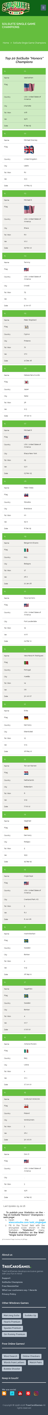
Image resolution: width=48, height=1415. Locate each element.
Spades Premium (12, 1328)
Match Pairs (36, 1362)
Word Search (10, 1356)
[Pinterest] (28, 1394)
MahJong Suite (11, 1315)
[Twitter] (12, 1394)
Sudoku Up (30, 1315)
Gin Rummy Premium (14, 1334)
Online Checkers (31, 1356)
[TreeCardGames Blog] (4, 1394)
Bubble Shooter (12, 1369)
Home (6, 43)
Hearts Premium (12, 1322)
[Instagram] (36, 1394)
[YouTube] (20, 1394)
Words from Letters (14, 1362)
